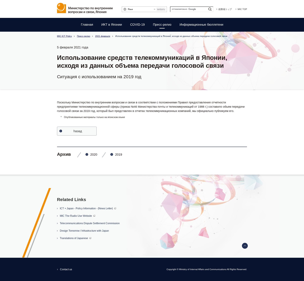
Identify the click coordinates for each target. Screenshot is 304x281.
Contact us (66, 269)
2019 (118, 154)
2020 (93, 154)
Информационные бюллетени (201, 24)
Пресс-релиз (162, 24)
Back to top (245, 246)
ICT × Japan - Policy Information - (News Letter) (87, 208)
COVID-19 (137, 24)
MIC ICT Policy (64, 36)
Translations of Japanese (74, 238)
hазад (77, 131)
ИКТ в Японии (111, 24)
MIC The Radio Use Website (76, 216)
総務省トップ (225, 9)
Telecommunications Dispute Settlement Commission (90, 223)
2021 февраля (102, 36)
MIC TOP (242, 9)
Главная (87, 24)
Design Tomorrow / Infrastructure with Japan (84, 230)
